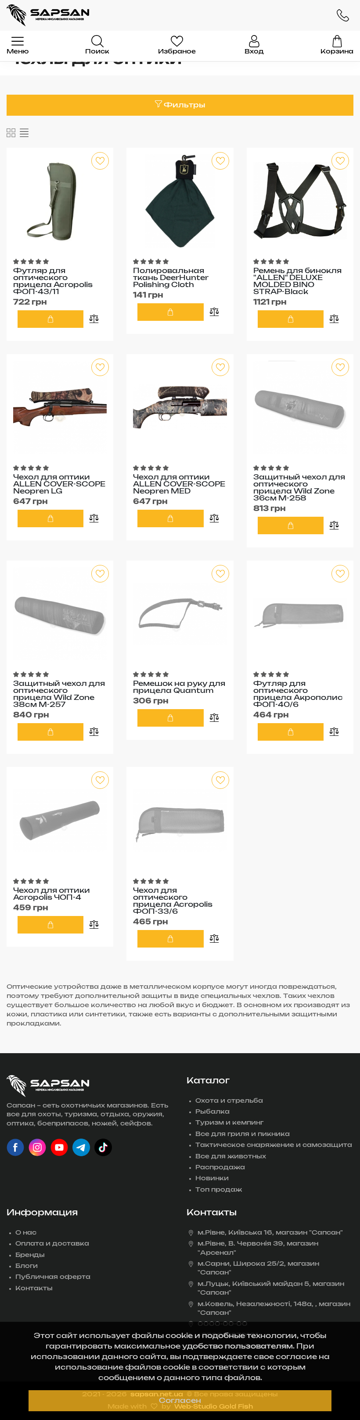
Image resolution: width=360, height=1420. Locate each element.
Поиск (97, 52)
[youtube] (59, 1147)
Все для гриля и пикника (242, 1134)
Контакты (34, 1288)
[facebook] (15, 1147)
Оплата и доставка (52, 1244)
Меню (18, 52)
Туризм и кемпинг (229, 1123)
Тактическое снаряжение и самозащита (273, 1145)
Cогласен (180, 1400)
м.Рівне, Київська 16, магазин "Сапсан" (270, 1233)
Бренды (30, 1255)
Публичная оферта (52, 1277)
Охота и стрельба (229, 1101)
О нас (25, 1233)
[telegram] (81, 1147)
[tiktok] (103, 1147)
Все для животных (230, 1157)
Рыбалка (212, 1112)
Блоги (26, 1266)
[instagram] (37, 1147)
